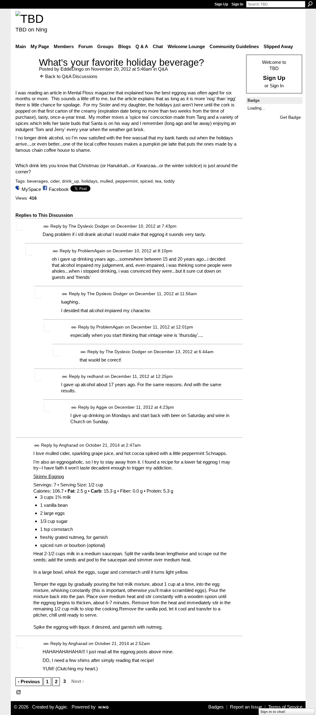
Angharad (68, 445)
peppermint (126, 181)
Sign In (237, 4)
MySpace (31, 189)
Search (310, 4)
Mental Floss (81, 92)
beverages (37, 181)
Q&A (163, 69)
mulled (106, 181)
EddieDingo (72, 69)
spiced (146, 181)
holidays (89, 181)
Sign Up (221, 4)
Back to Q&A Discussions (71, 76)
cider (55, 181)
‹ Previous (29, 681)
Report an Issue (246, 707)
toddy (169, 181)
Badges (216, 707)
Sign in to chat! (272, 711)
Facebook (59, 189)
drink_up (70, 181)
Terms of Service (285, 707)
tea (158, 181)
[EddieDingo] (25, 74)
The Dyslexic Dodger (89, 226)
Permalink (46, 226)
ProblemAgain (91, 250)
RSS (19, 692)
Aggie (101, 407)
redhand (95, 376)
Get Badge (290, 117)
